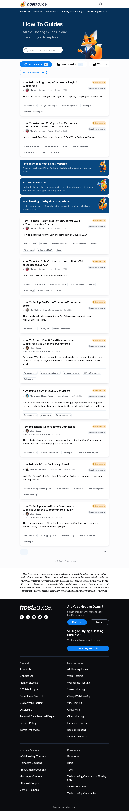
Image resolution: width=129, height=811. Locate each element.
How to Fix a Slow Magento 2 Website (46, 390)
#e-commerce (30, 105)
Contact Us (26, 675)
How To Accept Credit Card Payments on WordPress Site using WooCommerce (48, 342)
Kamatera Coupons (31, 762)
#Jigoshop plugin (49, 105)
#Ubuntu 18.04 (30, 152)
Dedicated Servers (77, 723)
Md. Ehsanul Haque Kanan (41, 396)
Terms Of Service (30, 729)
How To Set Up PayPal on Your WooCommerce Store (52, 303)
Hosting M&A (86, 648)
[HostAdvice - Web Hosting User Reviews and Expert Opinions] (33, 4)
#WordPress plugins (33, 111)
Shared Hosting (76, 689)
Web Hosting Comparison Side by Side (86, 778)
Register (77, 622)
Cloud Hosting (75, 716)
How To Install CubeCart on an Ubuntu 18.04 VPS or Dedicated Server (53, 263)
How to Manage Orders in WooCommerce (49, 426)
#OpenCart (79, 488)
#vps (44, 152)
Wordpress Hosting (78, 682)
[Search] (100, 4)
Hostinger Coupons (31, 776)
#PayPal (45, 328)
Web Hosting (75, 675)
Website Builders (77, 736)
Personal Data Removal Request (38, 716)
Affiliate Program (30, 689)
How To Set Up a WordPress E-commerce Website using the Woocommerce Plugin (48, 507)
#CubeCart (40, 284)
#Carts (43, 243)
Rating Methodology (73, 11)
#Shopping (29, 250)
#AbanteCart (30, 243)
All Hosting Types (77, 669)
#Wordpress (87, 105)
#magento (46, 415)
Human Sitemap (29, 682)
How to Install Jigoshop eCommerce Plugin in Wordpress (50, 84)
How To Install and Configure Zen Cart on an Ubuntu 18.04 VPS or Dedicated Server (50, 124)
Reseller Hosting (76, 729)
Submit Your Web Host (33, 696)
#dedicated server (32, 146)
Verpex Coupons (29, 789)
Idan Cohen (35, 310)
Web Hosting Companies (81, 793)
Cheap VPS (73, 709)
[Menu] (106, 4)
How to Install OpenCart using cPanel (46, 464)
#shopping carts (69, 105)
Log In (99, 622)
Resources (73, 756)
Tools (70, 769)
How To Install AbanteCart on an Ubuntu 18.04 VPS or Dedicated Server (51, 222)
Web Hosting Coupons (33, 756)
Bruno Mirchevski (38, 469)
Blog (70, 762)
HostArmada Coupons (33, 769)
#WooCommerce (61, 328)
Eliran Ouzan (35, 348)
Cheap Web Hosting (79, 696)
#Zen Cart (55, 152)
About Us (25, 669)
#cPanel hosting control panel (37, 488)
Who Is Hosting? (76, 786)
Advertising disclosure (97, 11)
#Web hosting (30, 494)
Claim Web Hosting (31, 702)
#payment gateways (50, 373)
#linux (65, 146)
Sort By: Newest (32, 72)
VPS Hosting (74, 702)
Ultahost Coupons (30, 783)
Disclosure (26, 709)
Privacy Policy (28, 723)
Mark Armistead (37, 90)
